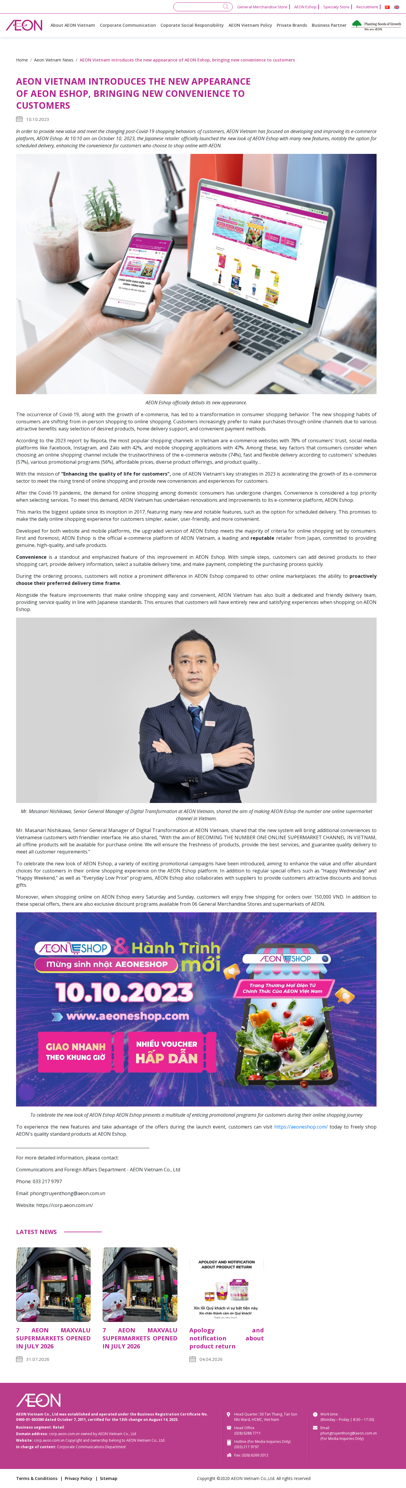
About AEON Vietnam (73, 25)
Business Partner (329, 25)
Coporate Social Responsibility (192, 25)
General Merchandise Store (262, 7)
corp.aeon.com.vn (64, 1433)
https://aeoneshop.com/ (301, 1127)
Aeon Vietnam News (53, 60)
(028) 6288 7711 (247, 1433)
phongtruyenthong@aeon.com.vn (348, 1433)
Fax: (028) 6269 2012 (251, 1455)
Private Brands (292, 25)
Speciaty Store (336, 7)
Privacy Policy (78, 1478)
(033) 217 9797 (246, 1446)
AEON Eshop (305, 7)
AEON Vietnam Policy (250, 25)
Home (22, 60)
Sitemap (108, 1478)
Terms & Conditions (36, 1478)
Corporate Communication (128, 25)
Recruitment (367, 7)
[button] (387, 7)
